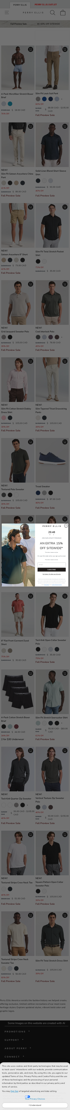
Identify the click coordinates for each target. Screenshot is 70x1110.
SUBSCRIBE (51, 570)
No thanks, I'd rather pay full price (52, 574)
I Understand (35, 1105)
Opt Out (14, 1091)
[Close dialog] (66, 525)
